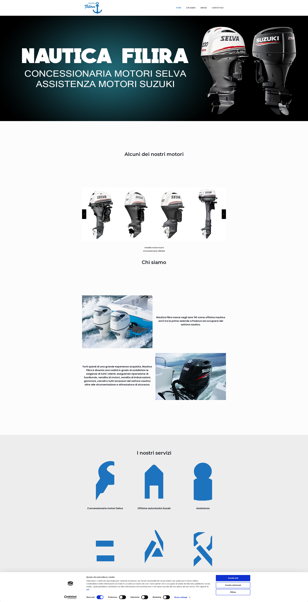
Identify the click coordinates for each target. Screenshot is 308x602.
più (87, 589)
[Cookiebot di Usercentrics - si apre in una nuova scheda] (70, 597)
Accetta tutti (233, 578)
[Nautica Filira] (93, 8)
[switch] (122, 597)
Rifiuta (233, 592)
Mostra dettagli (180, 597)
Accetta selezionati (233, 585)
